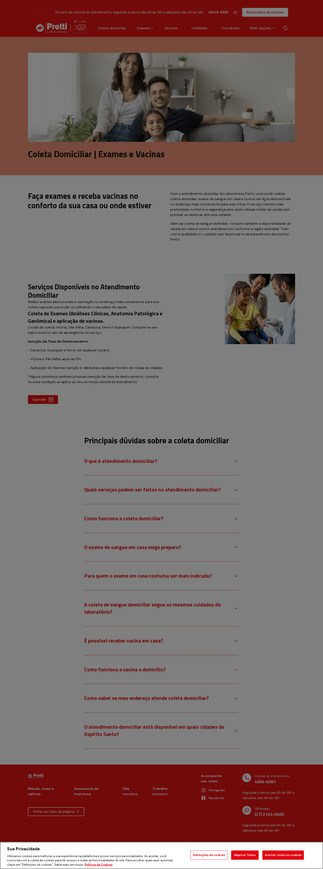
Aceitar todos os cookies (283, 855)
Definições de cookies (209, 855)
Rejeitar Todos (245, 855)
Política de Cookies (99, 864)
